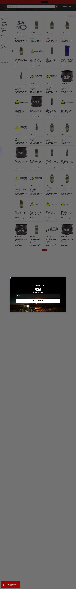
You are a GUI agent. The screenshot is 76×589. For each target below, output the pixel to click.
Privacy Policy (14, 585)
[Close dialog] (11, 278)
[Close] (19, 582)
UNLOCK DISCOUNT (38, 301)
